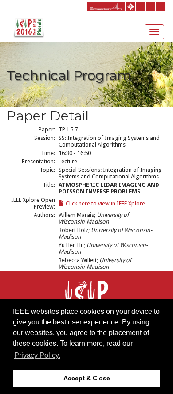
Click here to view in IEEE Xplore (104, 203)
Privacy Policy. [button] (37, 355)
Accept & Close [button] (86, 378)
